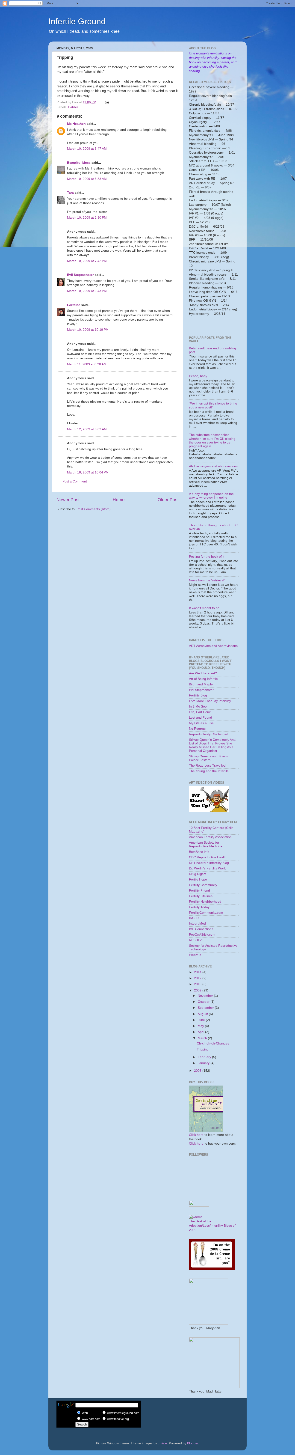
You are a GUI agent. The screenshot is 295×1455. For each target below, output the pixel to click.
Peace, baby (198, 376)
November (206, 995)
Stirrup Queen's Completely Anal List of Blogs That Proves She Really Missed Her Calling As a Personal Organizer (212, 745)
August (203, 1014)
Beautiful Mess (79, 162)
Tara (70, 192)
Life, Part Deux (200, 712)
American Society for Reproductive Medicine (205, 844)
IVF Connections (201, 929)
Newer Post (68, 499)
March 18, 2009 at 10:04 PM (88, 472)
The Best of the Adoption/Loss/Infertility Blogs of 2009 (212, 1226)
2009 (198, 990)
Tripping (203, 1049)
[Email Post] (106, 102)
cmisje (162, 1443)
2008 (198, 1070)
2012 (198, 978)
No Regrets (197, 728)
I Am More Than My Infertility (210, 701)
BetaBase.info (199, 852)
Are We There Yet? (203, 673)
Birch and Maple (201, 684)
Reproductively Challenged (208, 734)
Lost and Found (200, 717)
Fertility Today (199, 907)
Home (119, 499)
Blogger (192, 1443)
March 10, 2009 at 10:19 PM (88, 329)
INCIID (194, 918)
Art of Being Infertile (203, 679)
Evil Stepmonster (80, 275)
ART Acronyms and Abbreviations (213, 646)
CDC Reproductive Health (208, 857)
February (205, 1057)
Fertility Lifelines (200, 896)
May (201, 1026)
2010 (198, 984)
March (203, 1038)
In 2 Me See (198, 706)
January (204, 1063)
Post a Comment (74, 481)
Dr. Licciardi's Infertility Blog (209, 863)
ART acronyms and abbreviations (213, 466)
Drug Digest (197, 874)
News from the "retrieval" (207, 580)
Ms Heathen (76, 123)
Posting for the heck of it (206, 556)
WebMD (195, 955)
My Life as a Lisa (201, 723)
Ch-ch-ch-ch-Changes (213, 1043)
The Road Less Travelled (207, 765)
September (206, 1007)
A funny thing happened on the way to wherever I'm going (211, 495)
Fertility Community (203, 885)
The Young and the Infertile (209, 771)
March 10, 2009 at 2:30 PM (87, 217)
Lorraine (73, 305)
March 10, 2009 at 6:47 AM (87, 148)
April (201, 1032)
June (202, 1020)
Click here (196, 1135)
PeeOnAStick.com (202, 934)
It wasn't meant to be (204, 608)
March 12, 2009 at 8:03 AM (87, 429)
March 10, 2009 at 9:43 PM (87, 291)
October (204, 1001)
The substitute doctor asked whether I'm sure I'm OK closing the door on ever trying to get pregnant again (212, 440)
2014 (198, 972)
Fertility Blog (198, 695)
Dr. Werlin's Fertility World (208, 868)
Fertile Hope (198, 879)
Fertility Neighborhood (205, 901)
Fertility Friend (199, 890)
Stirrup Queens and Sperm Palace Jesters (208, 758)
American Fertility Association (210, 837)
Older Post (168, 499)
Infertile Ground (77, 21)
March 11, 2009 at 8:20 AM (86, 364)
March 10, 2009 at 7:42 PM (87, 261)
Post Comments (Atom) (94, 509)
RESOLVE (196, 940)
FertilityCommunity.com (206, 912)
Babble (73, 107)
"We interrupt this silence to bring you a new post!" (213, 405)
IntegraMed (197, 923)
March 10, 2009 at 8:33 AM (87, 179)
